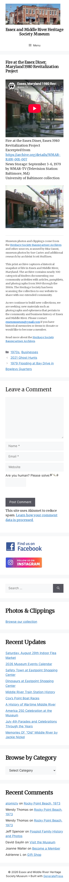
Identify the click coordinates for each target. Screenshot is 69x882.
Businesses (29, 352)
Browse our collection (21, 621)
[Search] (58, 588)
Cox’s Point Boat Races (22, 698)
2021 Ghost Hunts (23, 357)
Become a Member (46, 848)
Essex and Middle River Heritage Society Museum (34, 31)
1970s (15, 352)
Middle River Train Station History (30, 692)
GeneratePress (53, 876)
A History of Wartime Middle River (31, 704)
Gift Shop (34, 855)
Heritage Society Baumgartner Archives (35, 245)
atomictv (12, 803)
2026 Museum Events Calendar (29, 664)
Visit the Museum (42, 842)
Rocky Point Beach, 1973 (42, 803)
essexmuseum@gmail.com (23, 322)
